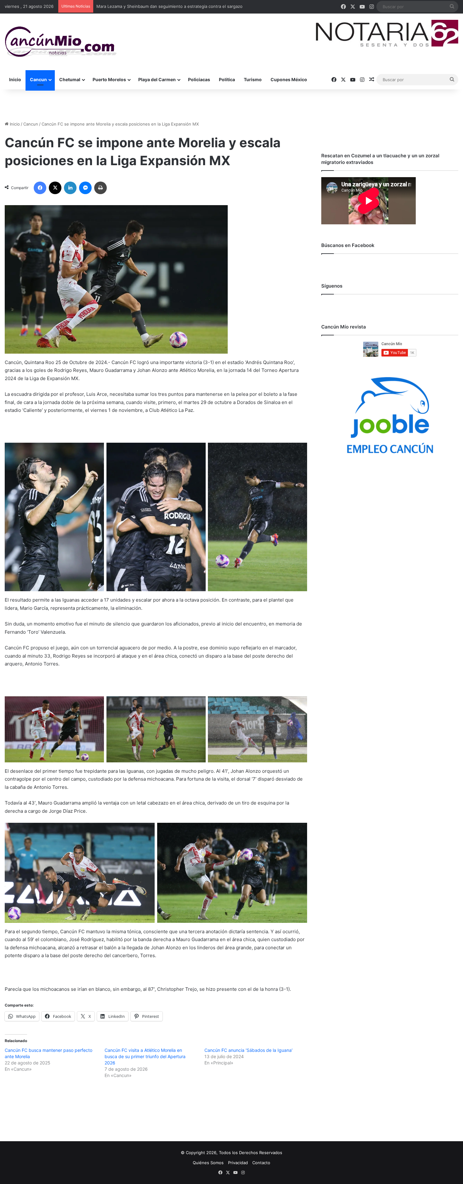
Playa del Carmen (157, 79)
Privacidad (238, 1162)
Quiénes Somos (208, 1162)
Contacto (261, 1162)
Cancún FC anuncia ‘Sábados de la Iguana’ (248, 1050)
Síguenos (331, 286)
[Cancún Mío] (61, 42)
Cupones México (289, 79)
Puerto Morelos (109, 79)
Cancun (38, 79)
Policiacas (199, 79)
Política (227, 79)
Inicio (15, 79)
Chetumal (69, 79)
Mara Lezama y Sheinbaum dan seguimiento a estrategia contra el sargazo (169, 6)
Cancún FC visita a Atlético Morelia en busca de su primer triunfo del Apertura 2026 (145, 1056)
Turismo (253, 79)
